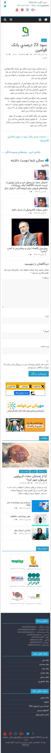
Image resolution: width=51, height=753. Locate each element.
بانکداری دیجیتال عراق (22, 530)
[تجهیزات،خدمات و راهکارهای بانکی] (46, 20)
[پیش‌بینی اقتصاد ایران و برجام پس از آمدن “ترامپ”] (30, 220)
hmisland (22, 54)
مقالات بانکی (24, 471)
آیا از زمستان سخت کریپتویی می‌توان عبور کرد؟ (30, 478)
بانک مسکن (44, 677)
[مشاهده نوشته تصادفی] (11, 19)
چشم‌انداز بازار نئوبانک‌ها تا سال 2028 (18, 504)
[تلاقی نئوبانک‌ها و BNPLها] (40, 515)
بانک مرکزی (45, 697)
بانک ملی (45, 660)
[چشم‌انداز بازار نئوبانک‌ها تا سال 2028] (40, 501)
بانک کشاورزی (43, 681)
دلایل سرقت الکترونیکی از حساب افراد (29, 210)
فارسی (33, 471)
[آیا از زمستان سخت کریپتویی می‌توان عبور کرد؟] (25, 444)
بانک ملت (45, 668)
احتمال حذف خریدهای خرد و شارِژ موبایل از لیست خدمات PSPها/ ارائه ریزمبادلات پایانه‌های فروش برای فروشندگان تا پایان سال (25, 185)
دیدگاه (45, 278)
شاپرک (46, 701)
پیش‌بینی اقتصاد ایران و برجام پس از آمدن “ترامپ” (27, 250)
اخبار (44, 40)
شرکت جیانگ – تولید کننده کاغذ (29, 5)
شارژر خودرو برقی (42, 714)
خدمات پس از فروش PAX (39, 706)
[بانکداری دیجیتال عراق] (40, 529)
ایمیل (46, 331)
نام (47, 316)
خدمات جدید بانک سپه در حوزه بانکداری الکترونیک (28, 138)
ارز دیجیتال (42, 471)
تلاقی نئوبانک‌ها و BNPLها (20, 516)
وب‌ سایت (45, 346)
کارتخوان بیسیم (43, 710)
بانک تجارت (44, 672)
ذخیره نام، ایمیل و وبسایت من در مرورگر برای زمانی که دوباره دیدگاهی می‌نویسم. (26, 365)
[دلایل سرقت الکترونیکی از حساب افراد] (41, 198)
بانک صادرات (44, 664)
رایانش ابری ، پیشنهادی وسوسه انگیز (21, 152)
